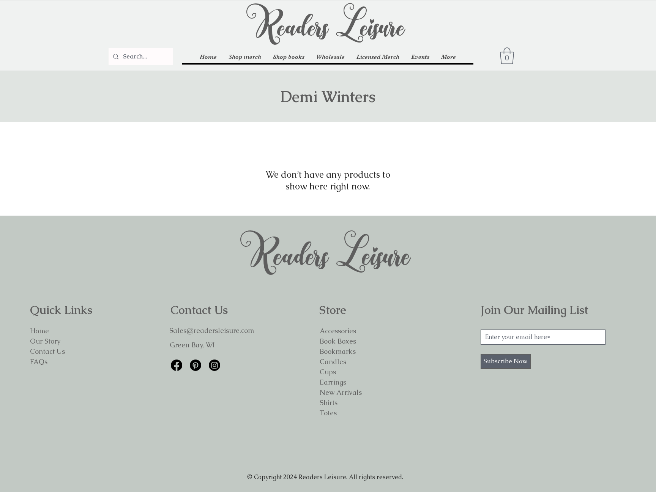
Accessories (338, 330)
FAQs (38, 361)
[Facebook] (176, 365)
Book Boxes (338, 341)
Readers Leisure (328, 24)
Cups (328, 371)
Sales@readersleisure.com (211, 330)
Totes (328, 412)
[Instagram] (214, 365)
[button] (244, 57)
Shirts (328, 402)
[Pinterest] (195, 365)
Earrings (333, 382)
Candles (333, 361)
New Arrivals (341, 392)
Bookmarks (338, 351)
